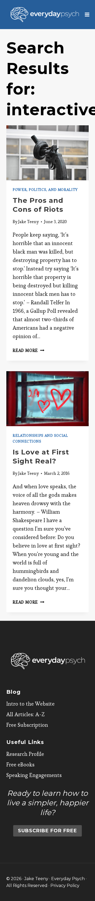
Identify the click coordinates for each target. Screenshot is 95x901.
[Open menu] (87, 14)
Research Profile (25, 754)
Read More (28, 350)
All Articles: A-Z (25, 714)
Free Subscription (27, 724)
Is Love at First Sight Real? (41, 456)
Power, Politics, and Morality (45, 189)
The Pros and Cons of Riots (38, 205)
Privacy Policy (64, 885)
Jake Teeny (28, 221)
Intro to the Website (30, 703)
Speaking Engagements (34, 775)
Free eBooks (20, 764)
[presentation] (47, 152)
